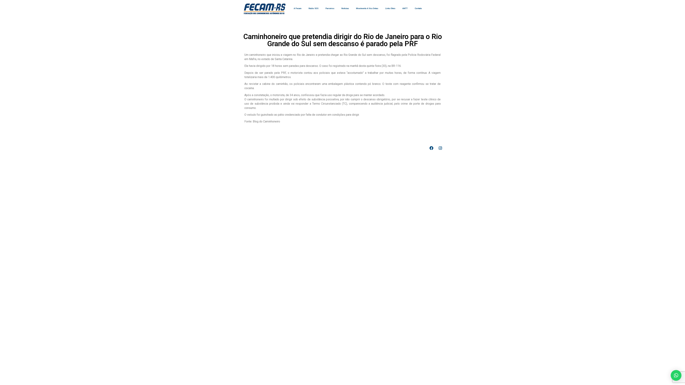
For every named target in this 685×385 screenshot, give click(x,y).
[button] (676, 375)
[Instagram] (440, 148)
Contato (418, 8)
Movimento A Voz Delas (367, 8)
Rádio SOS (313, 8)
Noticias (345, 8)
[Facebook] (431, 148)
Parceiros (330, 8)
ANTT (405, 8)
